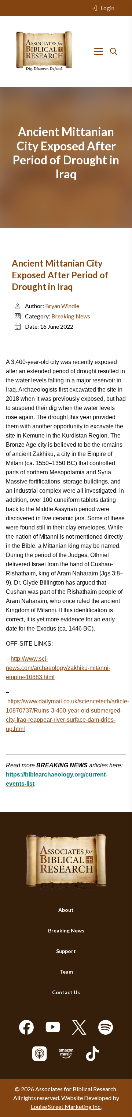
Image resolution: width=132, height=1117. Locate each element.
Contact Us (66, 992)
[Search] (113, 51)
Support (66, 951)
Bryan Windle (62, 305)
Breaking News (70, 316)
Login (107, 7)
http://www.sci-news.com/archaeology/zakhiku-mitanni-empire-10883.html (58, 668)
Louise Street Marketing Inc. (66, 1106)
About (66, 910)
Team (66, 971)
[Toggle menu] (98, 51)
